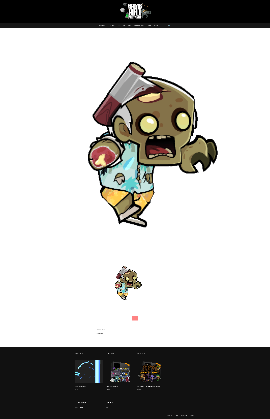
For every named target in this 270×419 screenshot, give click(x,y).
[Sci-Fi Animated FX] (89, 371)
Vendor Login (79, 407)
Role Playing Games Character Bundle (148, 386)
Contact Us (109, 403)
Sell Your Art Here (80, 403)
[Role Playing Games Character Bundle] (150, 371)
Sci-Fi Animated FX (80, 386)
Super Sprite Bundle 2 (112, 386)
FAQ (107, 407)
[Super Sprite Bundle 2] (120, 371)
